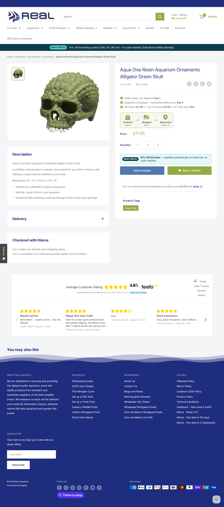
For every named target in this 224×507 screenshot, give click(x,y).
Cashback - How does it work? (194, 406)
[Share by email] (209, 83)
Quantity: (125, 144)
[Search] (160, 17)
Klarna (16, 249)
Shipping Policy (185, 381)
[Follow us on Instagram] (79, 487)
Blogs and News (133, 391)
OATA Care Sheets (82, 386)
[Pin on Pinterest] (195, 83)
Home (10, 56)
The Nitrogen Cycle (83, 391)
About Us (129, 381)
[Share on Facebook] (189, 83)
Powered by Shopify (17, 485)
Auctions (180, 27)
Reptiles (108, 27)
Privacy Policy (185, 396)
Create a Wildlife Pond (84, 406)
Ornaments (47, 56)
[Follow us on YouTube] (92, 487)
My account (178, 18)
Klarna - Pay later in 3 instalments (196, 422)
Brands (150, 27)
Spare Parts (129, 27)
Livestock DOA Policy (189, 391)
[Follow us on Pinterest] (85, 487)
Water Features (84, 27)
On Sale (164, 27)
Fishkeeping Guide (82, 381)
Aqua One (125, 84)
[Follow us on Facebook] (59, 487)
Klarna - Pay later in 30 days (193, 417)
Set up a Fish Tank (82, 396)
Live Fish (12, 27)
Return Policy (184, 386)
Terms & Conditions (188, 401)
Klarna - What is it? (187, 412)
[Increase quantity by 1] (158, 145)
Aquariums (33, 27)
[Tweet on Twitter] (202, 83)
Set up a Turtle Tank (83, 401)
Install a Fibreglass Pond (86, 412)
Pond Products (57, 27)
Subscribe (18, 464)
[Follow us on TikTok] (99, 487)
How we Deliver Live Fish (138, 417)
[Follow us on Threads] (72, 487)
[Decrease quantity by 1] (137, 145)
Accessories (34, 56)
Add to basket (142, 170)
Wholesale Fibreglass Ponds (140, 406)
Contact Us (130, 386)
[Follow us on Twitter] (66, 487)
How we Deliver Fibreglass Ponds (143, 412)
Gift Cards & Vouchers (19, 38)
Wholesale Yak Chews (136, 401)
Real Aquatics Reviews (137, 396)
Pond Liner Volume (82, 417)
